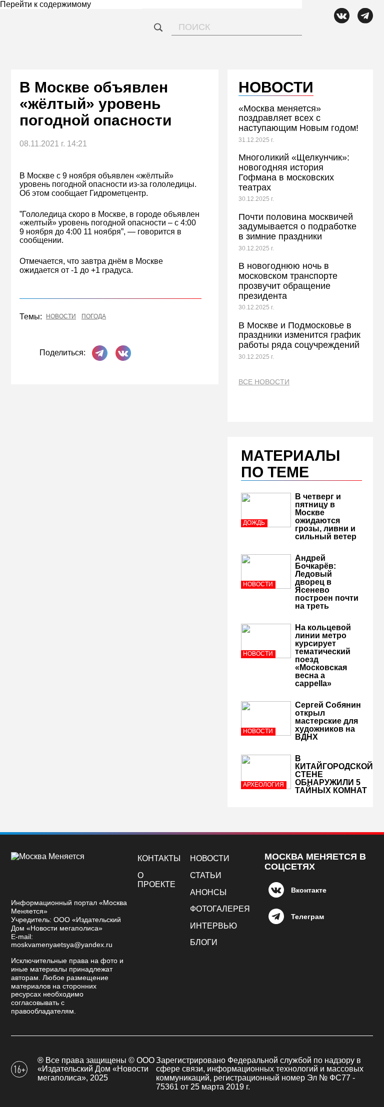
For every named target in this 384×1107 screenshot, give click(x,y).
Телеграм (307, 917)
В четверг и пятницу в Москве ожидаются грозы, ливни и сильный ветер (325, 516)
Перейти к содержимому (45, 4)
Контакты (159, 858)
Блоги (204, 942)
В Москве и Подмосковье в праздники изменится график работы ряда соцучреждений (299, 335)
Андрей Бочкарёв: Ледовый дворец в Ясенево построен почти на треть (326, 582)
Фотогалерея (220, 909)
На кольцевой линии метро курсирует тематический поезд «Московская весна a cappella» (323, 655)
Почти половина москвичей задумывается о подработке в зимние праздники (297, 227)
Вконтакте (308, 890)
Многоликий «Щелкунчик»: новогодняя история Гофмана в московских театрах (294, 172)
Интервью (213, 926)
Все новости (264, 382)
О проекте (157, 880)
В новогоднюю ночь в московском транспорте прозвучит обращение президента (288, 280)
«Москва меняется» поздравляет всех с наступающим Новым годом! (298, 118)
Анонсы (208, 892)
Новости (61, 316)
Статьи (206, 875)
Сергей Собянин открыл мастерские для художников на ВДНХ (328, 721)
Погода (94, 316)
